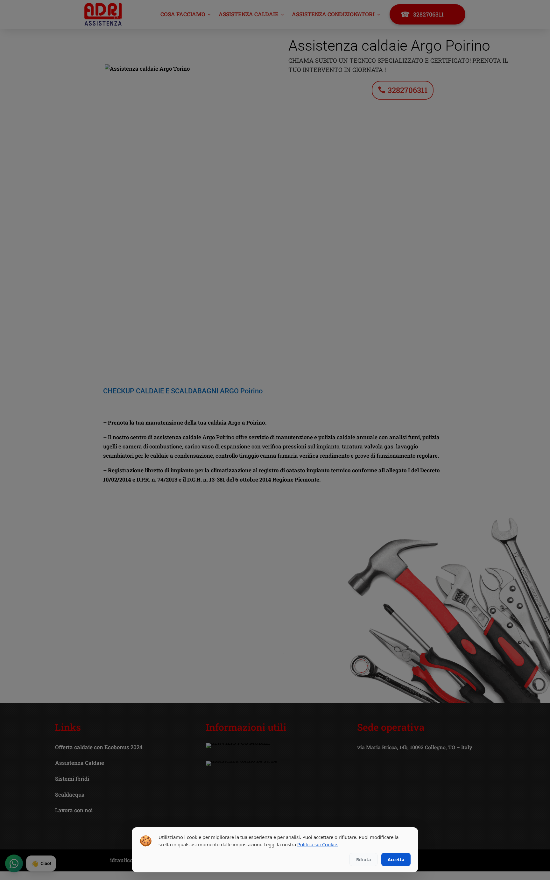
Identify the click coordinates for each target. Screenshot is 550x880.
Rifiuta (363, 859)
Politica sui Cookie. (317, 844)
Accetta (396, 859)
